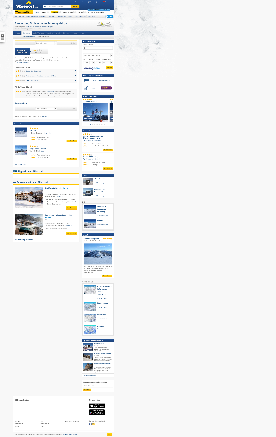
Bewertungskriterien (43, 36)
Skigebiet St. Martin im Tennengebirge (39, 26)
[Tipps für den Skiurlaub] (109, 16)
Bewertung (26, 33)
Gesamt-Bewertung (29, 36)
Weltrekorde (92, 2)
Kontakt (82, 33)
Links (41, 421)
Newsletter (85, 2)
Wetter (70, 16)
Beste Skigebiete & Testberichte (36, 16)
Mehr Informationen (70, 434)
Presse (17, 426)
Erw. (84, 59)
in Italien (42, 151)
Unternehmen (44, 424)
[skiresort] (27, 5)
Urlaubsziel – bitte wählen (90, 52)
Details (59, 196)
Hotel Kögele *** (99, 343)
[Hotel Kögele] (88, 347)
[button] (91, 68)
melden (44, 116)
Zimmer (98, 59)
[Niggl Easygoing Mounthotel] (88, 367)
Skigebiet (17, 33)
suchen (109, 67)
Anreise (74, 33)
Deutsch (107, 2)
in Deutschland (96, 140)
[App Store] (97, 408)
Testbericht (50, 91)
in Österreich (47, 133)
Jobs (99, 2)
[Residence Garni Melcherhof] (88, 357)
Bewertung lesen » (22, 103)
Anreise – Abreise (88, 44)
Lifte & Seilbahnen (79, 16)
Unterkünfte (91, 16)
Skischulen (66, 33)
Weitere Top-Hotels (23, 240)
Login (42, 426)
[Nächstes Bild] (111, 112)
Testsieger (77, 2)
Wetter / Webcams (38, 33)
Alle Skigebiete (19, 16)
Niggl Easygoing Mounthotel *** (102, 364)
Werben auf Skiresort (71, 421)
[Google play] (97, 414)
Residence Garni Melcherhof (102, 354)
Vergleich (51, 16)
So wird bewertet (22, 62)
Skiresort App (94, 400)
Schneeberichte (61, 16)
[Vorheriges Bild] (84, 112)
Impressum (19, 424)
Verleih (58, 33)
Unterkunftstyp (106, 59)
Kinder (91, 59)
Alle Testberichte (20, 164)
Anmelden (87, 389)
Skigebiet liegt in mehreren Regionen (98, 9)
